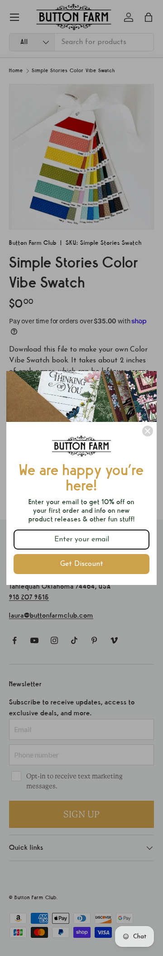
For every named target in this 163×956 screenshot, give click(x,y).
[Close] (147, 431)
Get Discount (81, 564)
